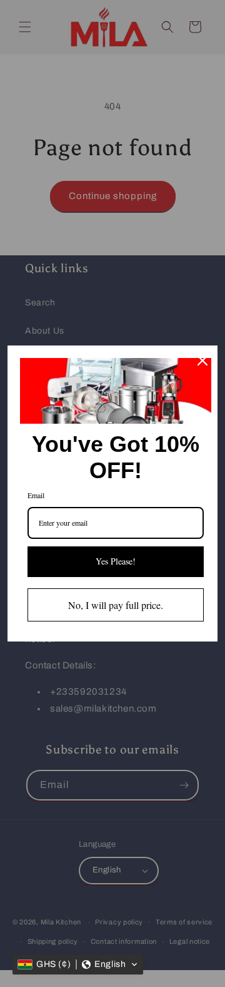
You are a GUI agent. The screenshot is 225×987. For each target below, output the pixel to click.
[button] (77, 964)
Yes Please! (116, 561)
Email (36, 495)
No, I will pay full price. (115, 604)
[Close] (203, 360)
